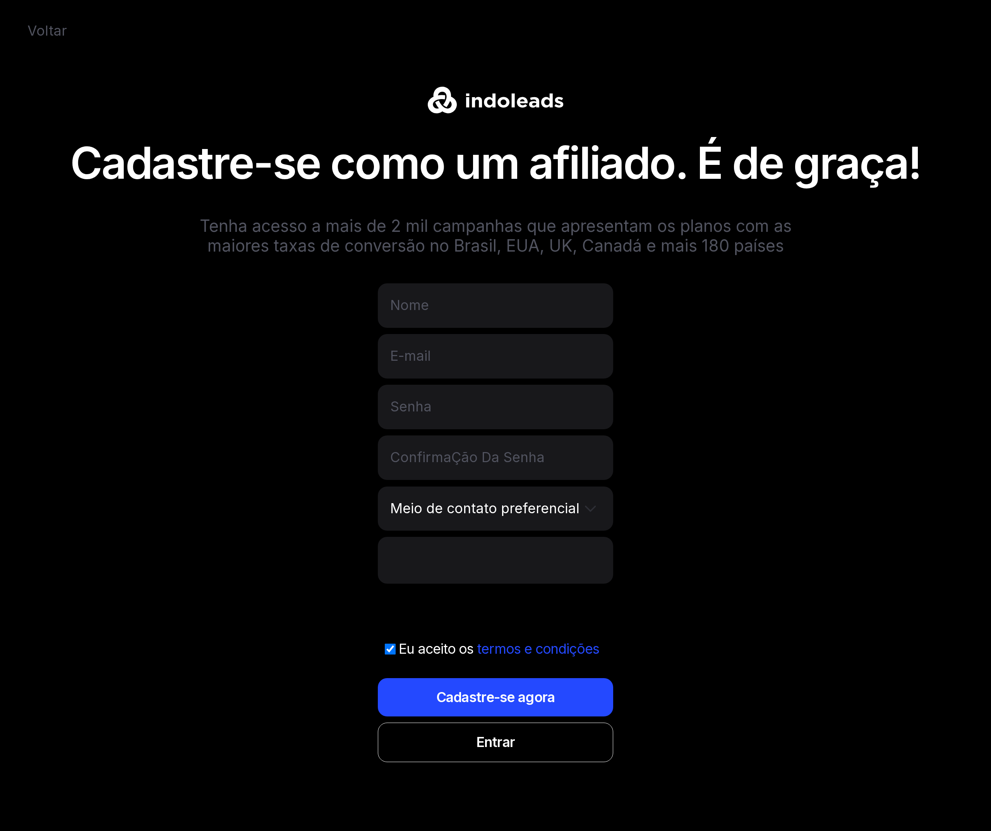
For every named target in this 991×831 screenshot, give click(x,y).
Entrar (495, 742)
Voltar (47, 30)
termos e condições (538, 649)
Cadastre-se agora (495, 697)
